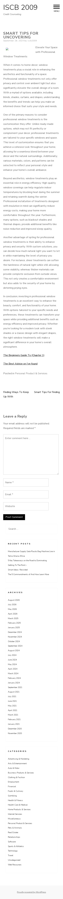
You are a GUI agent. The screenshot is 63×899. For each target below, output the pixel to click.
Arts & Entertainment (17, 763)
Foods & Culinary (15, 791)
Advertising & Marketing (18, 759)
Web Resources (14, 864)
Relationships (14, 837)
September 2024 (15, 646)
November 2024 (15, 637)
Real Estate (13, 832)
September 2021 (15, 687)
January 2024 (14, 682)
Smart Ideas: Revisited (18, 569)
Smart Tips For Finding (47, 392)
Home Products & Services (19, 809)
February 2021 (14, 719)
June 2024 (12, 659)
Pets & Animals (15, 828)
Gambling (12, 795)
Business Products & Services (21, 772)
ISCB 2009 (20, 7)
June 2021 (12, 701)
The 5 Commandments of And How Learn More (28, 574)
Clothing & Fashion (16, 777)
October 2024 (14, 641)
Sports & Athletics (16, 846)
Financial (12, 786)
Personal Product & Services (31, 373)
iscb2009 (32, 40)
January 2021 (14, 724)
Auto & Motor (13, 768)
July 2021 (12, 696)
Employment (13, 782)
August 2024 (14, 650)
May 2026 (12, 609)
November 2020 (15, 733)
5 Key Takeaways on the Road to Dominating (27, 560)
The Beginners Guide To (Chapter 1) (23, 355)
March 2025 (13, 618)
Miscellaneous (14, 818)
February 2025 (14, 623)
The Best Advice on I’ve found (20, 363)
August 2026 (14, 600)
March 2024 (13, 673)
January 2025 (14, 627)
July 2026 (12, 604)
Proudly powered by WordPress (31, 892)
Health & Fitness (15, 800)
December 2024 (15, 632)
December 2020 (15, 728)
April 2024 (12, 669)
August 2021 (14, 692)
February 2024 (14, 678)
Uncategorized (14, 860)
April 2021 (12, 710)
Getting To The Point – (17, 565)
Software (12, 841)
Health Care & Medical (18, 805)
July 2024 (12, 655)
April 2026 (12, 614)
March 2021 (13, 715)
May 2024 (12, 664)
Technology (13, 851)
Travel (10, 855)
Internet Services (15, 814)
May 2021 (12, 705)
